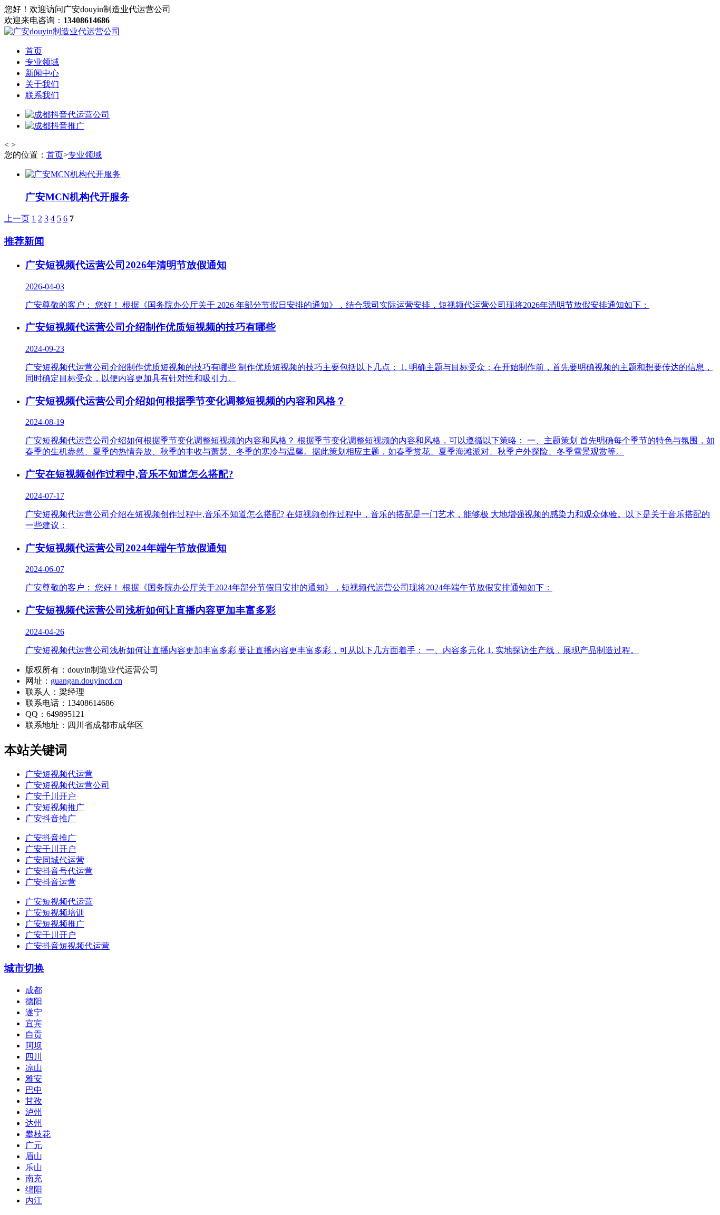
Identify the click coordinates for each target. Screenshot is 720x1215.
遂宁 (33, 1012)
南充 (33, 1178)
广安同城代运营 (54, 860)
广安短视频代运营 (59, 774)
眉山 (33, 1156)
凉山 (33, 1067)
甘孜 (33, 1100)
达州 (33, 1123)
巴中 (33, 1089)
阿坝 (33, 1045)
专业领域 (42, 61)
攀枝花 (38, 1134)
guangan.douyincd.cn (86, 680)
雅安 (33, 1078)
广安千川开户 (50, 796)
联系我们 (42, 95)
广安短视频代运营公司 (67, 785)
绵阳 (33, 1189)
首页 (33, 50)
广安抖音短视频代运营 (67, 945)
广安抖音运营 (50, 882)
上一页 (17, 218)
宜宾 (33, 1023)
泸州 (33, 1111)
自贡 (33, 1034)
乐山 (33, 1167)
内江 (33, 1200)
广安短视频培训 (54, 912)
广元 (33, 1145)
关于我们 (42, 84)
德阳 (33, 1001)
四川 (33, 1056)
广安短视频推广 (54, 807)
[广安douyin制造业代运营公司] (62, 31)
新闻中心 (42, 73)
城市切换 (24, 968)
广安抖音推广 (50, 818)
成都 (33, 990)
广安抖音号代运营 (59, 871)
